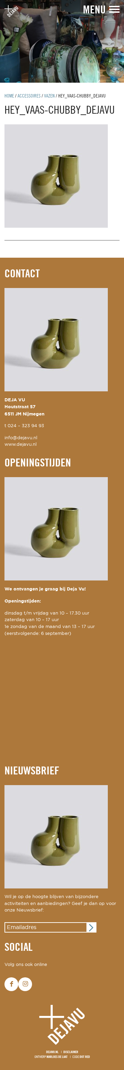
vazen (49, 96)
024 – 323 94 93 (26, 426)
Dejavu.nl (52, 1052)
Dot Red (85, 1057)
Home (9, 96)
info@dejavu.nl (20, 438)
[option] (62, 41)
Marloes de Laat (57, 1057)
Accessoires (29, 96)
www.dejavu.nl (20, 444)
